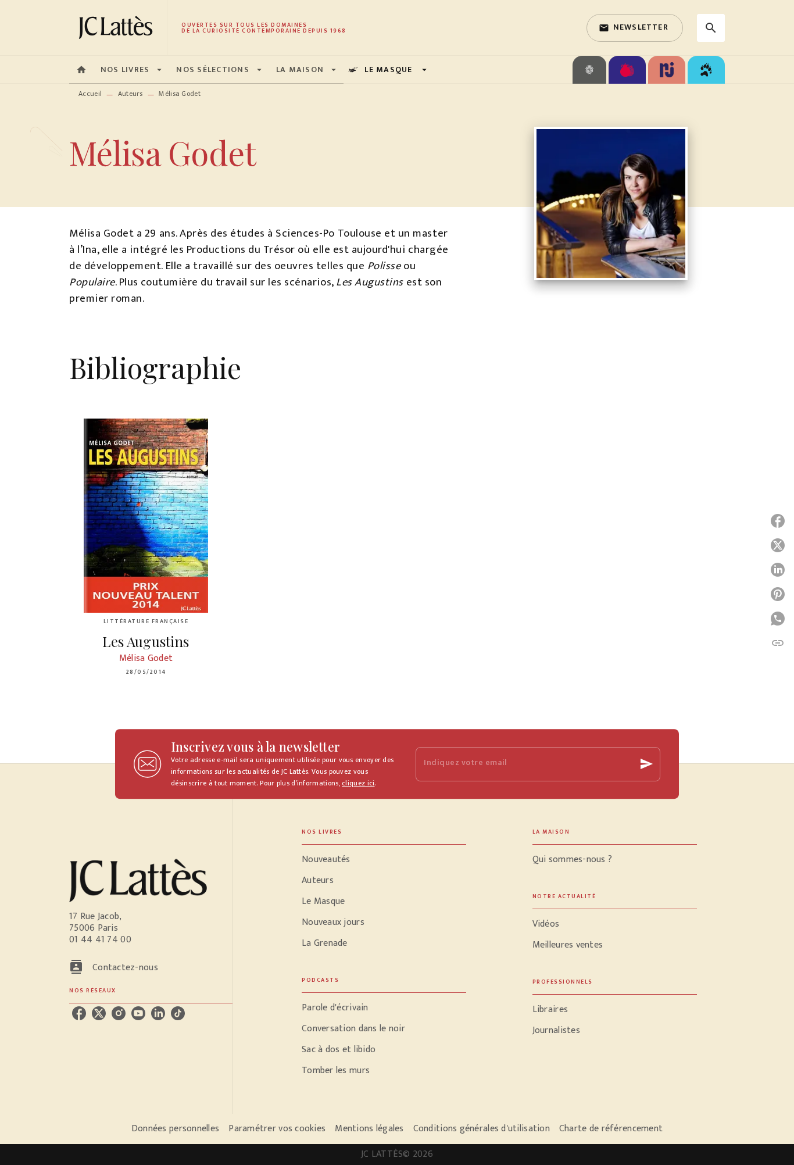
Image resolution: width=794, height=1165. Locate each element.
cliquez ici (358, 783)
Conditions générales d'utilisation (481, 1129)
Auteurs (130, 93)
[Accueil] (118, 27)
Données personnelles (175, 1129)
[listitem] (79, 1013)
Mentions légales (369, 1129)
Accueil (90, 93)
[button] (634, 28)
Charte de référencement (611, 1129)
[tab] (81, 70)
